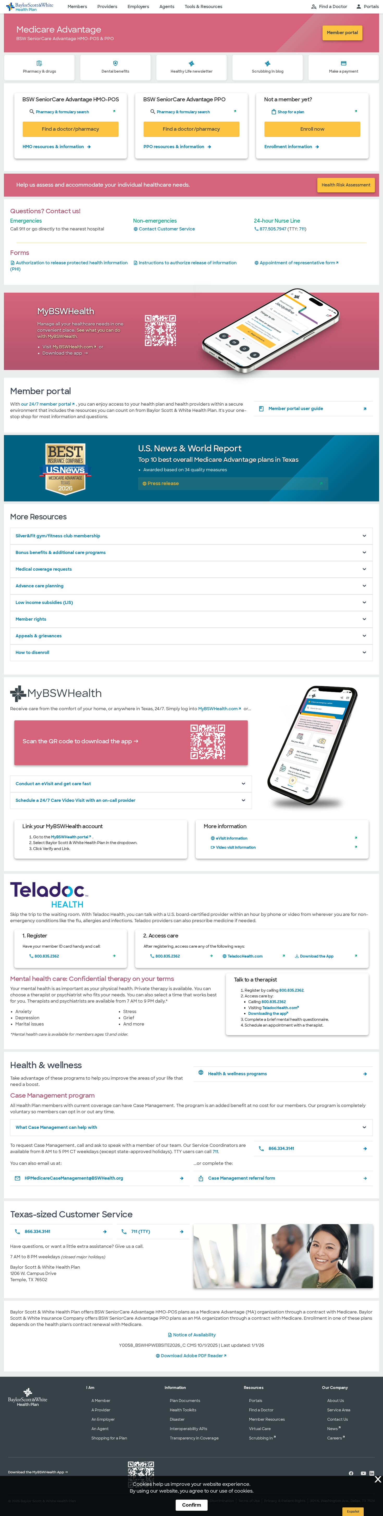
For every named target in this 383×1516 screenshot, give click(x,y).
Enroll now (312, 129)
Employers (138, 6)
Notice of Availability (194, 1335)
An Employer (103, 1419)
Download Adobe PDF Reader (192, 1355)
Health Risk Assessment (346, 185)
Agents (166, 6)
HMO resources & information (53, 146)
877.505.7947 (273, 229)
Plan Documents (185, 1400)
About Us (335, 1400)
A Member (100, 1400)
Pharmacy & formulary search (62, 112)
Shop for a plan (290, 112)
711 (302, 229)
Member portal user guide (296, 408)
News (332, 1428)
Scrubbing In (261, 1438)
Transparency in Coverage (194, 1438)
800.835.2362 (47, 956)
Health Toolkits (183, 1410)
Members (77, 6)
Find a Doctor (261, 1410)
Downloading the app (267, 1013)
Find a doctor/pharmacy (70, 129)
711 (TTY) (140, 1231)
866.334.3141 (281, 1148)
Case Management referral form (241, 1178)
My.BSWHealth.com (73, 347)
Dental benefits (115, 71)
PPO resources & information (174, 146)
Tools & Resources (203, 6)
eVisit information (232, 838)
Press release (163, 483)
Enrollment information (288, 146)
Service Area (338, 1410)
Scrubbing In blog (267, 71)
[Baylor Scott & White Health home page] (29, 7)
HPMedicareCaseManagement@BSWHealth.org (74, 1178)
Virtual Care (260, 1428)
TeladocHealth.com (245, 956)
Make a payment (343, 71)
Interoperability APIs (188, 1428)
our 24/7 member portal (46, 404)
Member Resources (267, 1419)
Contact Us (337, 1419)
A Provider (100, 1410)
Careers (334, 1438)
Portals (255, 1400)
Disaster (177, 1419)
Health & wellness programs (237, 1074)
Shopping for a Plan (109, 1438)
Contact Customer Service (167, 229)
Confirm (191, 1505)
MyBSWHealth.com (218, 709)
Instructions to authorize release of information (188, 263)
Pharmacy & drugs (39, 71)
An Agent (100, 1428)
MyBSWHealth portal (69, 837)
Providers (107, 6)
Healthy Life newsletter (192, 71)
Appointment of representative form (297, 263)
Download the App (316, 956)
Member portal (342, 32)
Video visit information (236, 847)
